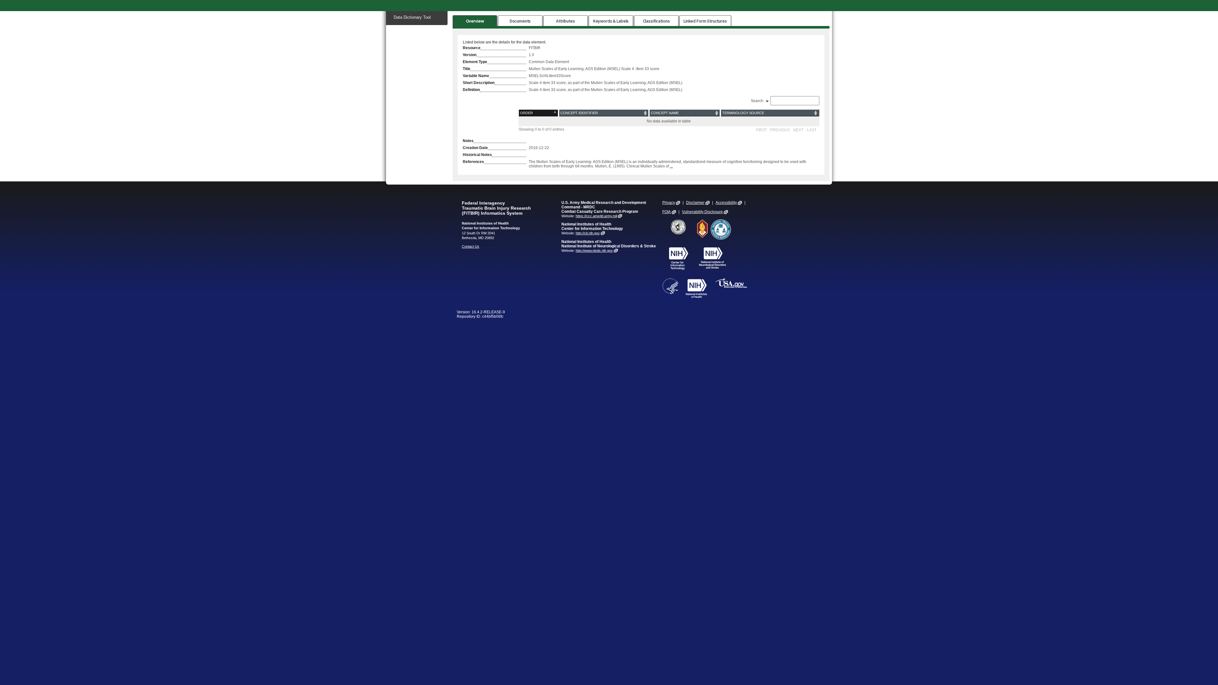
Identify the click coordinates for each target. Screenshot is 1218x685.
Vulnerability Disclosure (702, 212)
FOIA (666, 212)
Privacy (668, 202)
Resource (472, 48)
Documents (520, 21)
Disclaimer (695, 202)
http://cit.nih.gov (588, 233)
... (671, 166)
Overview (475, 21)
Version (469, 55)
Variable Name (476, 76)
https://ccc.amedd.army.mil (596, 216)
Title (466, 69)
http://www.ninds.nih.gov (594, 250)
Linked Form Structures (705, 21)
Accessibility (726, 202)
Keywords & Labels (611, 21)
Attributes (565, 21)
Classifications (656, 21)
